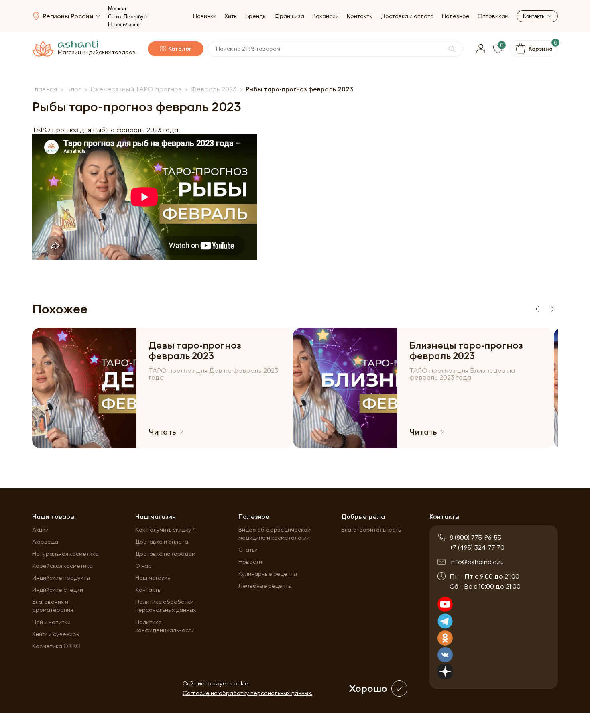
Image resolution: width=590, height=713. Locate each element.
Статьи (248, 549)
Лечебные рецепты (265, 585)
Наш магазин (153, 577)
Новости (250, 561)
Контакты (360, 16)
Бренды (256, 16)
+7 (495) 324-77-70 (477, 547)
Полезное (456, 16)
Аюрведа (45, 541)
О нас (143, 565)
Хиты (231, 16)
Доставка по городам (165, 553)
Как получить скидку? (165, 529)
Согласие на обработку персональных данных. (247, 693)
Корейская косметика (62, 565)
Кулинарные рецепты (267, 573)
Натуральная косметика (65, 553)
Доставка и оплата (407, 16)
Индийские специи (57, 589)
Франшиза (289, 16)
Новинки (204, 16)
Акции (40, 529)
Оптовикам (493, 16)
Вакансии (325, 16)
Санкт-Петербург (128, 17)
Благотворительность (371, 529)
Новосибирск (123, 25)
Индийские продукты (61, 577)
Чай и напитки (51, 622)
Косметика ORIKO (56, 646)
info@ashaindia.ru (477, 562)
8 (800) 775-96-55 (475, 537)
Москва (117, 9)
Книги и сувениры (56, 634)
